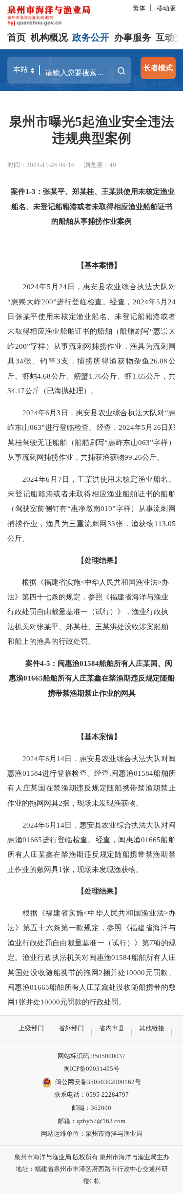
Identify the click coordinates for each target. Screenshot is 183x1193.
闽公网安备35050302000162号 (98, 1082)
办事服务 (132, 37)
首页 (16, 37)
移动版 (166, 8)
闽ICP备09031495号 (91, 1068)
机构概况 (49, 37)
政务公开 (90, 37)
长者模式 (158, 68)
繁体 (139, 8)
